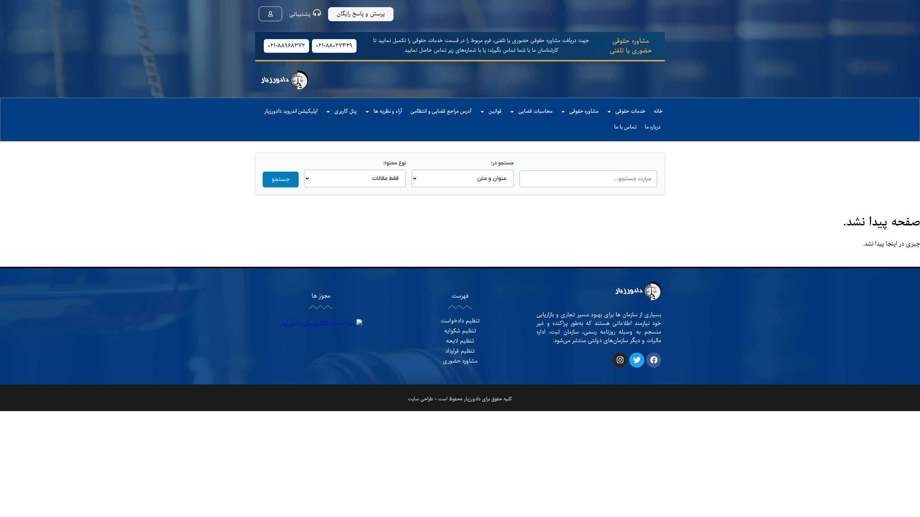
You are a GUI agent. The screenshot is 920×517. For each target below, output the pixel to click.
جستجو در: (502, 163)
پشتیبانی (299, 14)
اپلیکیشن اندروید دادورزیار (290, 111)
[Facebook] (653, 360)
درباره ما (653, 127)
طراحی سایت (420, 399)
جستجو (281, 179)
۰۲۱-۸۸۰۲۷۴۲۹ (334, 46)
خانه (658, 111)
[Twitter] (636, 360)
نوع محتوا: (394, 163)
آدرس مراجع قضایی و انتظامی (441, 111)
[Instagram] (619, 360)
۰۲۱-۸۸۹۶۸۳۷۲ (286, 46)
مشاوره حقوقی (584, 111)
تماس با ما (625, 127)
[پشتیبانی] (317, 13)
